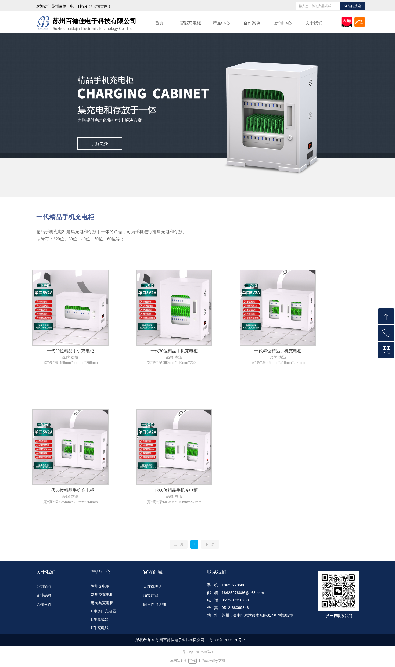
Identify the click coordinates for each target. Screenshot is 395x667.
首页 (159, 23)
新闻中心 (283, 23)
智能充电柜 (190, 23)
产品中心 (221, 23)
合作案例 (252, 23)
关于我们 (313, 23)
